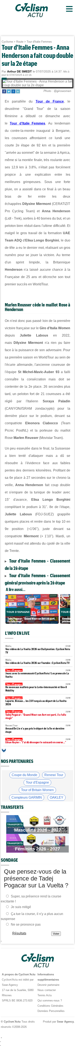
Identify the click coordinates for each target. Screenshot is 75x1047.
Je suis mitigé (21, 907)
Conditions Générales (50, 1005)
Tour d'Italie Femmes (39, 41)
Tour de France (50, 101)
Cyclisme (7, 41)
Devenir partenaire (48, 984)
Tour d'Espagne (37, 782)
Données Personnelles (51, 1011)
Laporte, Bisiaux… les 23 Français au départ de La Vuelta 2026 (38, 701)
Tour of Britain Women (37, 790)
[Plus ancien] (3, 750)
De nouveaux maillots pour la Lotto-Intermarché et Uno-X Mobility (38, 687)
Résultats (19, 933)
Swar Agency (65, 1021)
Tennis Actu (45, 995)
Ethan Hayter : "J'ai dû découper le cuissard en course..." (38, 741)
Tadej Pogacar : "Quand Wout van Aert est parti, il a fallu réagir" (38, 715)
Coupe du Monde (24, 775)
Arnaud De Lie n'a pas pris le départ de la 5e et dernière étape (38, 728)
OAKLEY (56, 797)
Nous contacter (47, 990)
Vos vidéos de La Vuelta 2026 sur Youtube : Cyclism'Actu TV (38, 661)
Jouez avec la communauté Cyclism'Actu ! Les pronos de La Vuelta (38, 673)
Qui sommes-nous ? (50, 1000)
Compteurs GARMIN (26, 797)
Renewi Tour (53, 775)
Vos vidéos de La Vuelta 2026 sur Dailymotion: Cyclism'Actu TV (38, 649)
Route (19, 41)
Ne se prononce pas (26, 924)
